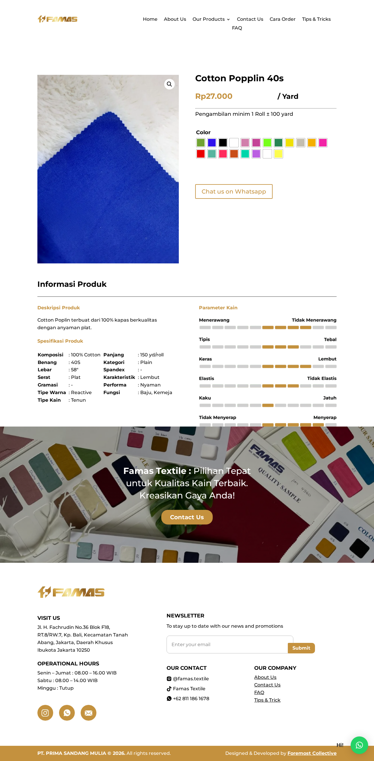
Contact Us (250, 19)
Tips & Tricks (316, 19)
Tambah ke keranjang (195, 172)
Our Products (209, 19)
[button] (169, 84)
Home (150, 19)
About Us (175, 19)
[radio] (200, 142)
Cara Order (283, 19)
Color (203, 132)
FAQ (237, 28)
